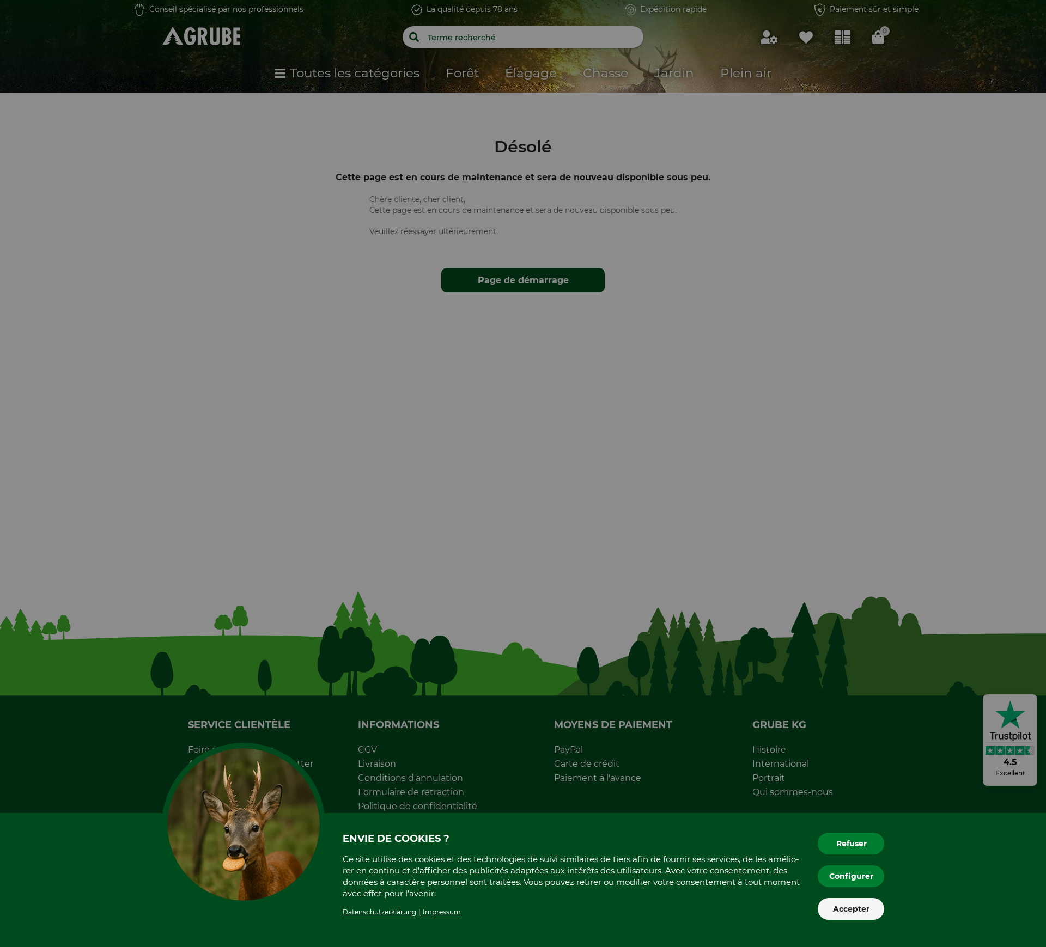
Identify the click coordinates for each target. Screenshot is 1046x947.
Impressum (442, 912)
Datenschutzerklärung (379, 912)
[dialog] (523, 473)
